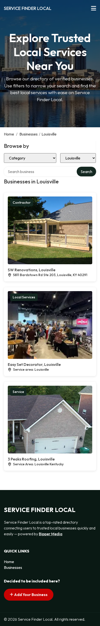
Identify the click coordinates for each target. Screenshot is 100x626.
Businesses (28, 134)
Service (18, 392)
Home (9, 134)
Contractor (22, 202)
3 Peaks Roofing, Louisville (31, 459)
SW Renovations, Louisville (31, 269)
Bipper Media (50, 533)
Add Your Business (30, 594)
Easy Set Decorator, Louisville (34, 364)
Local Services (24, 297)
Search (86, 171)
